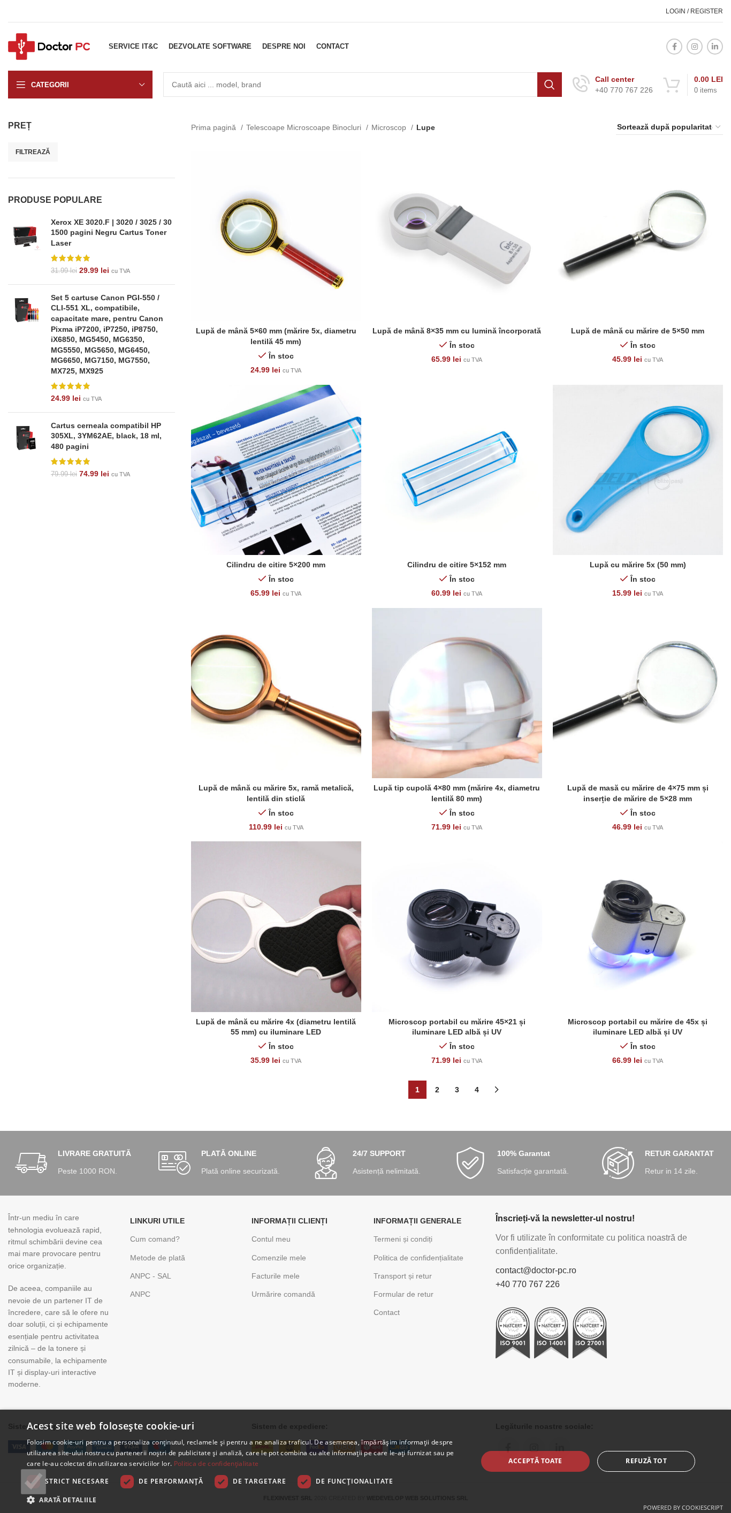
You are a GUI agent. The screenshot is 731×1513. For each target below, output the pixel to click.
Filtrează (33, 152)
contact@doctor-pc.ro (536, 1270)
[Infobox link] (613, 84)
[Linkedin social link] (715, 47)
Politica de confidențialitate (418, 1257)
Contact (387, 1312)
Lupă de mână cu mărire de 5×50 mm (637, 330)
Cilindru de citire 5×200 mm (275, 564)
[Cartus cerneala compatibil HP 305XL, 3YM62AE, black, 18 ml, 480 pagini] (25, 450)
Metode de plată (157, 1257)
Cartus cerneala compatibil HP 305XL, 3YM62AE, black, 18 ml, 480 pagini (106, 436)
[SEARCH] (549, 84)
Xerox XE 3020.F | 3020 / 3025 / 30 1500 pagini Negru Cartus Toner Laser (111, 232)
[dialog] (365, 1461)
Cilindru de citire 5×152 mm (456, 564)
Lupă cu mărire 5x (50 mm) (638, 564)
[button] (245, 1499)
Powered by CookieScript (683, 1507)
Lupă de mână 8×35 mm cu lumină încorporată (456, 330)
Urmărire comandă (283, 1294)
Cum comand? (155, 1239)
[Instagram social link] (695, 47)
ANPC (140, 1294)
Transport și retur (403, 1276)
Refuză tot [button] (646, 1460)
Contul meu (271, 1239)
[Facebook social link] (674, 47)
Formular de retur (403, 1294)
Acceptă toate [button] (535, 1460)
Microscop (389, 127)
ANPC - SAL (150, 1276)
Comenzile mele (279, 1257)
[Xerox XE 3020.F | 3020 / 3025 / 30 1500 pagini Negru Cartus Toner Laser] (25, 246)
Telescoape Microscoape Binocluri (304, 127)
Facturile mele (276, 1276)
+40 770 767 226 (528, 1284)
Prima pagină (214, 127)
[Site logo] (49, 46)
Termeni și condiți (403, 1239)
